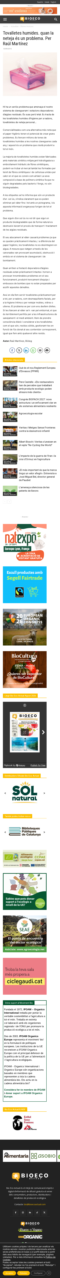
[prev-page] (5, 502)
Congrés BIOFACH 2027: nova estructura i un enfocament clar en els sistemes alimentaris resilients (38, 403)
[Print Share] (47, 350)
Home (5, 26)
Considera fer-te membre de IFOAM (24, 1089)
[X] (44, 1212)
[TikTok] (37, 1212)
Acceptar (9, 1273)
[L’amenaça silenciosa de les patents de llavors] (10, 491)
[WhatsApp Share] (33, 350)
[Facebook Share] (12, 350)
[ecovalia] (44, 1156)
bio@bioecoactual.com (35, 1204)
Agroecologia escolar (31, 413)
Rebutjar (23, 1273)
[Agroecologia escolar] (10, 417)
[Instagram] (23, 1212)
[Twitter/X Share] (19, 350)
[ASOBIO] (17, 1156)
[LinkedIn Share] (26, 350)
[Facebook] (15, 1212)
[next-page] (9, 502)
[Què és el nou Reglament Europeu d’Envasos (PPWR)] (10, 371)
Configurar (38, 1273)
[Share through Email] (40, 350)
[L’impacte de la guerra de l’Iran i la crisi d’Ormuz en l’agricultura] (10, 459)
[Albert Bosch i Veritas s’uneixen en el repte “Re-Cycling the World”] (10, 445)
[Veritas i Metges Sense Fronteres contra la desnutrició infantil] (10, 431)
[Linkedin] (30, 1212)
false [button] (6, 1154)
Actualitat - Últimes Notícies (22, 26)
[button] (5, 19)
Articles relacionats (14, 360)
